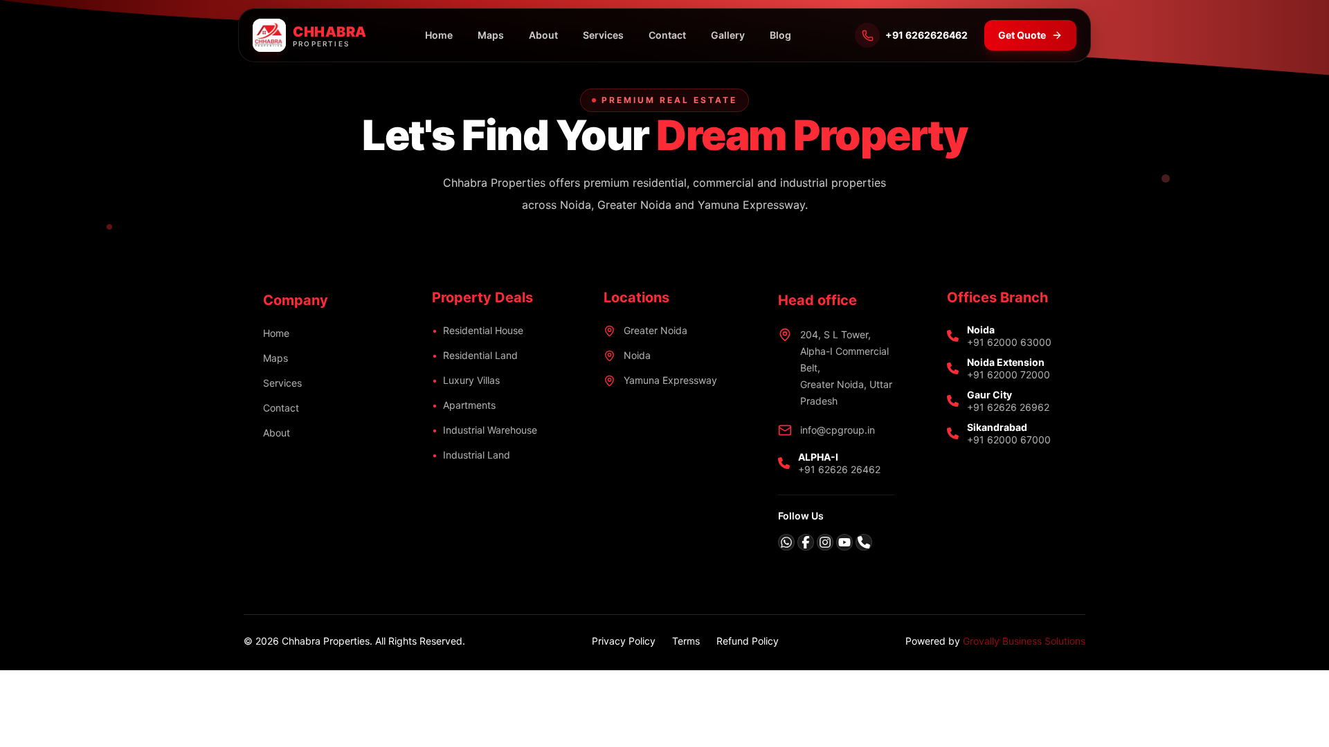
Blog (780, 35)
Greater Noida (655, 330)
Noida (637, 355)
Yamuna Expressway (670, 380)
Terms (686, 641)
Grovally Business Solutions (1024, 641)
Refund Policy (747, 641)
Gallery (728, 35)
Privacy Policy (624, 641)
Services (603, 35)
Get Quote (1022, 35)
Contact (667, 35)
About (543, 35)
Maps (491, 35)
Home (439, 35)
